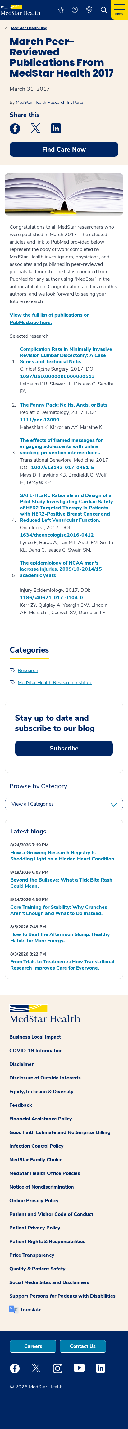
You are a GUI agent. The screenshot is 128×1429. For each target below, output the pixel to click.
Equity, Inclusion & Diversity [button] (41, 1091)
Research (28, 670)
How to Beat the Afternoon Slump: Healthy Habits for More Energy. (60, 937)
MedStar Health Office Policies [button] (44, 1173)
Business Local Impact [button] (35, 1037)
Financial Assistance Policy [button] (40, 1118)
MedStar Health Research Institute (49, 102)
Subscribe (64, 748)
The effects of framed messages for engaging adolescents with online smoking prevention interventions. (61, 446)
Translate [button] (31, 1309)
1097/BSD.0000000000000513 (57, 376)
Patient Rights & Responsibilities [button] (47, 1241)
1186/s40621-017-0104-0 (51, 598)
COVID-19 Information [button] (36, 1050)
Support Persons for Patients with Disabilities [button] (62, 1296)
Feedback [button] (20, 1105)
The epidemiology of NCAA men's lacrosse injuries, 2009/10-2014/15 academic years (61, 569)
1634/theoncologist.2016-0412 (57, 535)
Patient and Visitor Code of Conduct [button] (51, 1214)
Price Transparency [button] (31, 1255)
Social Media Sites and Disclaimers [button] (49, 1282)
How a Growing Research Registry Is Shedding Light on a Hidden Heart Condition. (63, 856)
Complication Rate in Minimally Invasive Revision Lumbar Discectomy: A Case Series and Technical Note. (66, 355)
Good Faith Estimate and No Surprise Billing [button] (60, 1132)
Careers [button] (33, 1346)
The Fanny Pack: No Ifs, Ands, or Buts (63, 405)
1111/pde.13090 (39, 420)
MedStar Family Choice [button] (35, 1159)
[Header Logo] (22, 7)
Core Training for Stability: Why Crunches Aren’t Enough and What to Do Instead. (58, 910)
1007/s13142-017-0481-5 (62, 467)
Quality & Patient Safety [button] (37, 1268)
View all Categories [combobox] (32, 804)
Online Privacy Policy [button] (34, 1200)
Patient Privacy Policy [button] (34, 1228)
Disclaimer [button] (21, 1064)
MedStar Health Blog (29, 27)
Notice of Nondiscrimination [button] (41, 1187)
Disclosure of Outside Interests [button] (45, 1078)
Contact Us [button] (83, 1346)
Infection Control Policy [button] (36, 1146)
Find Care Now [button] (64, 149)
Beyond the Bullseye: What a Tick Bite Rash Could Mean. (61, 883)
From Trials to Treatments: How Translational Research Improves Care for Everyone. (62, 965)
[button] (60, 10)
